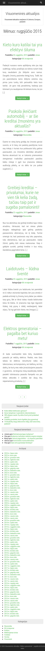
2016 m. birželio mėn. (11, 590)
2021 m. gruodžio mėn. (12, 475)
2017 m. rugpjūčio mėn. (12, 566)
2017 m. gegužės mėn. (12, 572)
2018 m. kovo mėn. (10, 557)
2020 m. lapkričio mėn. (12, 498)
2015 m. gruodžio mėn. (12, 603)
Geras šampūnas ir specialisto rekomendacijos (20, 413)
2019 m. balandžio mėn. (12, 533)
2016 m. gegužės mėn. (12, 592)
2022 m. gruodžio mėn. (12, 457)
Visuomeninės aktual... (18, 2)
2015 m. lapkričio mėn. (12, 605)
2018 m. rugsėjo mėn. (11, 544)
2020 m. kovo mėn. (10, 514)
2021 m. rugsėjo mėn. (11, 481)
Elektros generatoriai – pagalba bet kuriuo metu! (22, 333)
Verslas (6, 637)
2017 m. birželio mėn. (11, 570)
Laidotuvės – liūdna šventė (22, 271)
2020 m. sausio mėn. (11, 518)
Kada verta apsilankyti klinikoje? (21, 443)
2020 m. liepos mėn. (11, 507)
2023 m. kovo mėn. (10, 455)
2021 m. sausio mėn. (11, 494)
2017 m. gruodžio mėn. (12, 561)
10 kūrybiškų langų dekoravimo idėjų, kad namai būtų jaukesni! (22, 422)
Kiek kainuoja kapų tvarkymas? (23, 434)
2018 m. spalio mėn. (11, 542)
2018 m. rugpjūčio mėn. (12, 546)
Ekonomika (27, 135)
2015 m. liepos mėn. (11, 611)
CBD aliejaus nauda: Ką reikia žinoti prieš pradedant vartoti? (21, 416)
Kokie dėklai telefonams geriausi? (15, 411)
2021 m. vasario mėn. (11, 492)
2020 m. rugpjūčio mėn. (12, 505)
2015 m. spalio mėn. (11, 607)
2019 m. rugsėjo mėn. (11, 525)
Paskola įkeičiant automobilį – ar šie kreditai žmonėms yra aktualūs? (23, 118)
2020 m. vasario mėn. (11, 516)
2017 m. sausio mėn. (11, 581)
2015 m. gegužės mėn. (12, 616)
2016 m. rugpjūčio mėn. (12, 585)
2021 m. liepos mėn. (11, 483)
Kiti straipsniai (27, 58)
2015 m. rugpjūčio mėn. (12, 609)
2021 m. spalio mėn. (11, 479)
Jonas (37, 55)
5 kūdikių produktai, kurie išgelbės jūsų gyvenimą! (21, 419)
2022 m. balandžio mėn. (12, 470)
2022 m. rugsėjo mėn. (11, 464)
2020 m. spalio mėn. (11, 501)
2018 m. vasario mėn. (11, 559)
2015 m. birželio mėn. (11, 613)
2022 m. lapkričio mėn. (12, 459)
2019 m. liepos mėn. (11, 529)
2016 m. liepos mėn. (11, 587)
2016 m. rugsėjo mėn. (11, 583)
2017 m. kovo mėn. (10, 577)
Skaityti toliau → (22, 98)
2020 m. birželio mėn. (11, 509)
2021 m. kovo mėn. (10, 490)
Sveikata (7, 635)
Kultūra (6, 630)
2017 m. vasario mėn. (11, 579)
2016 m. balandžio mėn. (12, 594)
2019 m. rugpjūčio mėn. (12, 527)
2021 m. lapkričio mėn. (12, 477)
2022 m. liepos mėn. (11, 466)
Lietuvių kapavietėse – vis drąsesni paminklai (27, 438)
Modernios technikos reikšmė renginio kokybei (26, 436)
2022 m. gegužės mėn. (12, 468)
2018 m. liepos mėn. (11, 548)
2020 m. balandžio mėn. (12, 512)
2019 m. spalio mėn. (11, 522)
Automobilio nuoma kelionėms (23, 440)
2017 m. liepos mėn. (11, 568)
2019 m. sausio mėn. (11, 535)
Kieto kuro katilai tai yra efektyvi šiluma (22, 47)
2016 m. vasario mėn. (11, 598)
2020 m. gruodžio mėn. (12, 496)
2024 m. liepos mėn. (11, 453)
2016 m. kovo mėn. (10, 596)
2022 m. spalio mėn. (11, 462)
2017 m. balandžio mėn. (12, 574)
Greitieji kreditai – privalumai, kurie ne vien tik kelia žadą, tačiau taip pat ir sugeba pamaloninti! (22, 197)
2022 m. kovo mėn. (10, 472)
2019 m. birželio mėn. (11, 531)
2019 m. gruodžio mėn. (12, 520)
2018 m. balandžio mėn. (12, 555)
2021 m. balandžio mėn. (12, 488)
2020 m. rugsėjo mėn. (11, 503)
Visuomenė (8, 639)
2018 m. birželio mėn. (11, 551)
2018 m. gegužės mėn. (12, 553)
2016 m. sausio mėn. (11, 600)
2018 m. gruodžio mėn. (12, 538)
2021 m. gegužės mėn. (12, 485)
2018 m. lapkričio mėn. (12, 540)
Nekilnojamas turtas (11, 632)
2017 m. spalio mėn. (11, 564)
